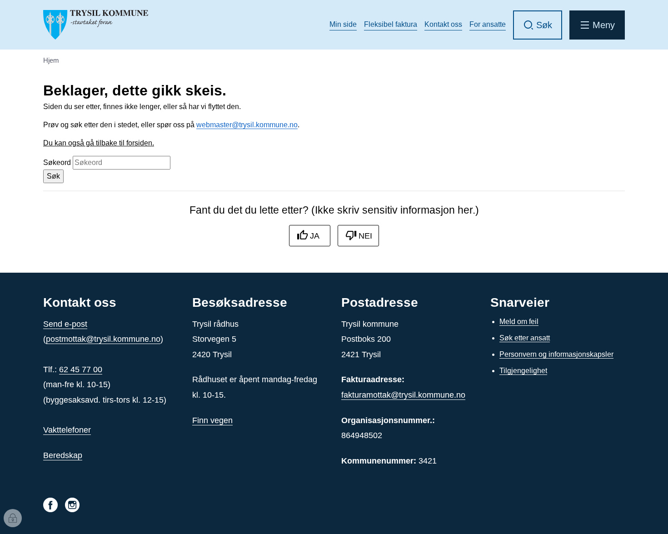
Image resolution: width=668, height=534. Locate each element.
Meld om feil (518, 321)
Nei (365, 235)
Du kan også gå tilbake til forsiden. (98, 143)
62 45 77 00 (80, 369)
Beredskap (62, 455)
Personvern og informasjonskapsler (556, 354)
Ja (314, 235)
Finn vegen (212, 420)
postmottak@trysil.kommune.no (103, 339)
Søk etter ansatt (524, 338)
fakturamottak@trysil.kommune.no (403, 394)
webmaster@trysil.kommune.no (247, 125)
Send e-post (65, 324)
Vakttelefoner (67, 429)
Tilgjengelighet (523, 370)
